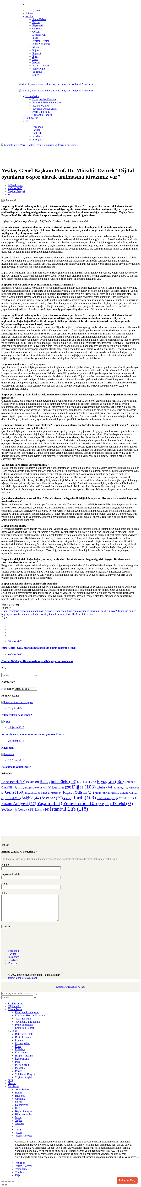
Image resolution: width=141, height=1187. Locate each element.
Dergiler (61, 787)
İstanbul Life (69, 809)
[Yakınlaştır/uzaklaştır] (2, 1181)
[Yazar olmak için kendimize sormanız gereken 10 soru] (5, 721)
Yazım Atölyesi (18, 803)
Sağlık (31, 798)
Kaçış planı (7, 747)
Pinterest (13, 963)
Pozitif (13, 798)
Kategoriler (7, 688)
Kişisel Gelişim (78, 792)
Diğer (84, 787)
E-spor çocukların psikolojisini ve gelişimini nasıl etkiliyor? (85, 611)
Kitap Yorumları (51, 792)
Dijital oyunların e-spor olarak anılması (22, 611)
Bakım (32, 782)
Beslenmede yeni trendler (16, 766)
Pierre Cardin (121, 793)
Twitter (36, 129)
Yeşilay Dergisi (16, 191)
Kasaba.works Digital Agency (70, 987)
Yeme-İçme (81, 803)
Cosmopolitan (25, 788)
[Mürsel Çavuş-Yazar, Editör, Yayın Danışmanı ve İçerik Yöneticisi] (56, 84)
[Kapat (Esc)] (13, 1181)
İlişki (42, 809)
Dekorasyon (41, 787)
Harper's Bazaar (33, 793)
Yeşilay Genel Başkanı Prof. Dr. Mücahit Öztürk (67, 614)
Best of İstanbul (86, 782)
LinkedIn (37, 133)
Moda (100, 792)
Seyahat (52, 798)
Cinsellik (9, 787)
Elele (104, 787)
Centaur (130, 782)
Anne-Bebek (13, 782)
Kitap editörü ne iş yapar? (16, 714)
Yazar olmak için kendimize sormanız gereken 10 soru (32, 734)
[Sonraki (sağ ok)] (6, 1184)
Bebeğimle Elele (58, 781)
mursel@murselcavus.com (22, 977)
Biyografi (110, 781)
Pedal (109, 793)
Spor (67, 798)
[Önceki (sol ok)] (2, 1184)
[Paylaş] (9, 1181)
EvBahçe (121, 787)
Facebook (37, 126)
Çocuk (26, 809)
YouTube (37, 136)
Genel (15, 792)
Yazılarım (128, 798)
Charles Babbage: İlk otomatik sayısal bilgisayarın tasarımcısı (37, 661)
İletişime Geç (127, 1180)
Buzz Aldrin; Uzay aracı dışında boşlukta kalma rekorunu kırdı (38, 647)
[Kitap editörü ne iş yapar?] (17, 702)
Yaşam (49, 803)
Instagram (37, 139)
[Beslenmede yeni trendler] (7, 754)
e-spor (48, 611)
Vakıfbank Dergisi (107, 798)
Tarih (84, 797)
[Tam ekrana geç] (6, 1181)
